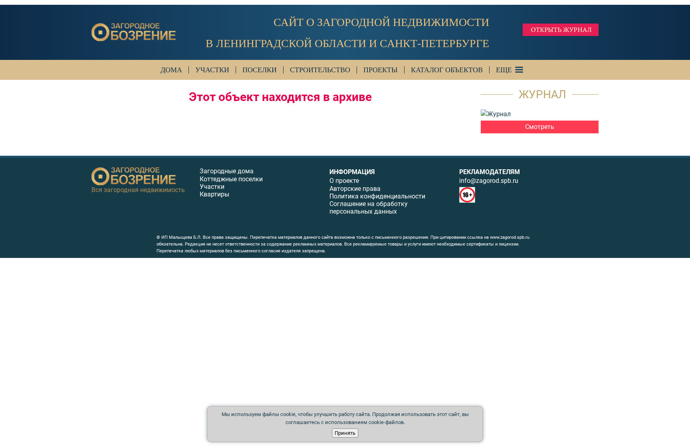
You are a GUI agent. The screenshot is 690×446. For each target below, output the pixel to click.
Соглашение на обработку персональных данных (368, 207)
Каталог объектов (447, 69)
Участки (212, 69)
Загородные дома (227, 171)
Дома (171, 69)
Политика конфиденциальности (377, 196)
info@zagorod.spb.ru (488, 180)
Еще (504, 69)
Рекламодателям (489, 172)
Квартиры (214, 194)
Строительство (320, 69)
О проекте (344, 180)
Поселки (259, 69)
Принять (345, 433)
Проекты (380, 69)
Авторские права (355, 188)
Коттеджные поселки (231, 179)
